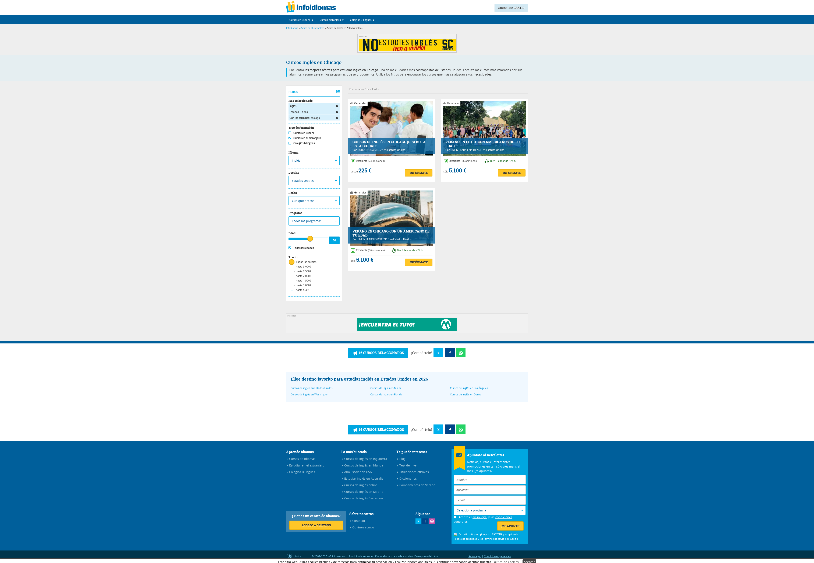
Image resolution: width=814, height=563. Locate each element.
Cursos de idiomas (301, 459)
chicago (305, 117)
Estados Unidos (299, 111)
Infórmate (419, 173)
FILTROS (293, 92)
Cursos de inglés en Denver (466, 394)
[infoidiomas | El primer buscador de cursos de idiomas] (311, 7)
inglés (293, 106)
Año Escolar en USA (357, 472)
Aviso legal (474, 556)
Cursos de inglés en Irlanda (363, 465)
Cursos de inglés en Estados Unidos (312, 388)
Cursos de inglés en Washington (309, 394)
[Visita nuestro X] (418, 521)
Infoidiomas (292, 28)
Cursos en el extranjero (312, 28)
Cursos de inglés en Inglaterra (365, 459)
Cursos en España (304, 132)
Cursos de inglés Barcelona (363, 498)
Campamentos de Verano (417, 485)
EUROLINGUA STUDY (370, 149)
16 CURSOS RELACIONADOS (381, 352)
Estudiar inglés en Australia (363, 478)
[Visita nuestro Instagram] (432, 521)
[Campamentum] (407, 330)
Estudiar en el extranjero (306, 465)
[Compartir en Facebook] (450, 352)
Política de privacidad (465, 538)
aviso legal (480, 517)
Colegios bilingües (304, 143)
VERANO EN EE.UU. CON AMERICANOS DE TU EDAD (482, 144)
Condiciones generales (497, 556)
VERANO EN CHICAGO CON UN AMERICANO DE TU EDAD (391, 233)
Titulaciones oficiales (414, 472)
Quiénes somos (362, 527)
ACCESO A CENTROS (316, 525)
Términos (489, 538)
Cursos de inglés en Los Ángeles (469, 388)
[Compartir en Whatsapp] (461, 352)
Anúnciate (511, 8)
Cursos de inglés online (360, 485)
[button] (301, 19)
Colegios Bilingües (301, 472)
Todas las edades (303, 247)
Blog (402, 459)
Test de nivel (408, 465)
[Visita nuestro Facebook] (425, 521)
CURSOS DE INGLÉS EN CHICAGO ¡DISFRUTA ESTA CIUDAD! (389, 144)
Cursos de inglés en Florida (386, 394)
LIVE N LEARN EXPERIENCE (466, 149)
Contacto (358, 521)
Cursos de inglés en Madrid (363, 492)
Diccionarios (408, 478)
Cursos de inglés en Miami (385, 388)
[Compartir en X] (438, 352)
